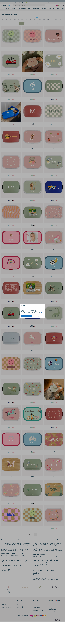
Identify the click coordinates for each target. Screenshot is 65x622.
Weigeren (38, 316)
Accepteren (26, 316)
